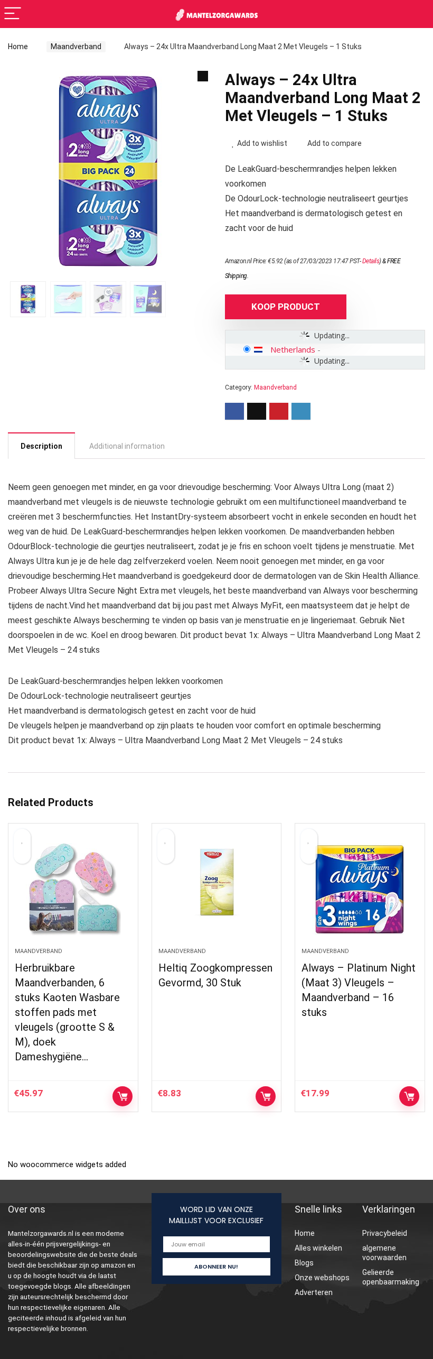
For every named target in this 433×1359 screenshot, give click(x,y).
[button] (202, 76)
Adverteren (314, 1292)
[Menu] (12, 14)
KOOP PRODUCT (285, 306)
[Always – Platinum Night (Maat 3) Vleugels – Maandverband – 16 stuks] (360, 890)
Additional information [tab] (127, 446)
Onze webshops (322, 1277)
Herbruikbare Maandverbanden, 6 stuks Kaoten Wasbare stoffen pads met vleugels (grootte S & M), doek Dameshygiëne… (67, 1012)
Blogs (304, 1263)
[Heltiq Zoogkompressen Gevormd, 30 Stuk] (216, 890)
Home (18, 46)
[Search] (416, 14)
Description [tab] (41, 446)
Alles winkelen (318, 1248)
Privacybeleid (384, 1233)
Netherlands (292, 349)
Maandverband (76, 46)
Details (371, 261)
